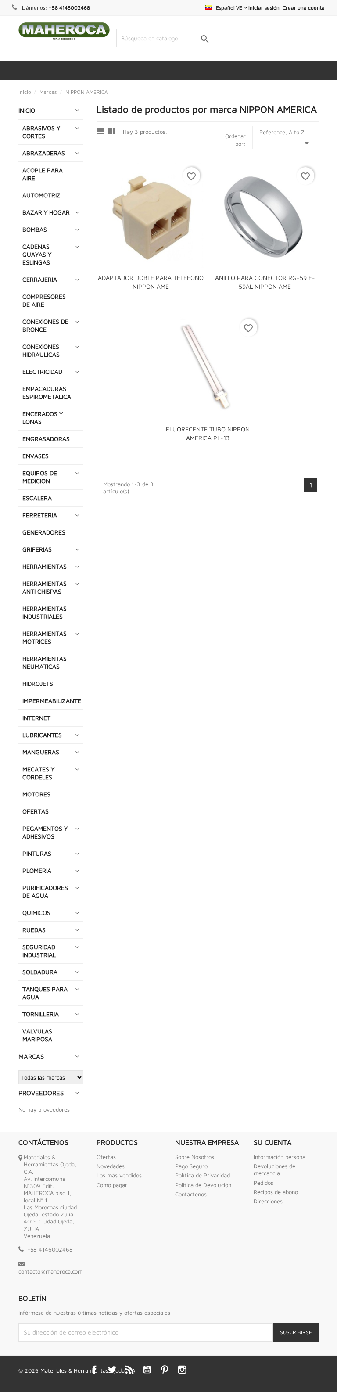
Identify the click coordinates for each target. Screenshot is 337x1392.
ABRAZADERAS (43, 153)
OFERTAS (35, 811)
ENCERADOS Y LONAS (42, 417)
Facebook (94, 1369)
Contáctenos (191, 1194)
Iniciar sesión (264, 7)
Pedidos (263, 1182)
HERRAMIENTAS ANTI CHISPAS (44, 587)
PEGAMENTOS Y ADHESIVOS (45, 832)
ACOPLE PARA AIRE (42, 174)
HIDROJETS (37, 683)
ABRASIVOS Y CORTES (41, 132)
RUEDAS (34, 929)
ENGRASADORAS (46, 438)
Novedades (111, 1166)
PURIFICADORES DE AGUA (45, 891)
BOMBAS (34, 229)
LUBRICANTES (42, 735)
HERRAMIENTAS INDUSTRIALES (44, 612)
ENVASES (35, 455)
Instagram (182, 1369)
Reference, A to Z (285, 138)
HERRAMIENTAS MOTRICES (44, 637)
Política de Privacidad (202, 1175)
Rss (129, 1369)
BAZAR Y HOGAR (46, 212)
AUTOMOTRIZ (41, 195)
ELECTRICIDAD (42, 371)
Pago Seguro (191, 1166)
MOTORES (36, 794)
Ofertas (106, 1156)
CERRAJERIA (39, 279)
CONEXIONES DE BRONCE (45, 325)
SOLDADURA (39, 972)
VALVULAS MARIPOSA (37, 1035)
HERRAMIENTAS (44, 566)
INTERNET (36, 717)
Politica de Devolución (203, 1184)
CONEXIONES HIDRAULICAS (41, 350)
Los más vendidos (119, 1175)
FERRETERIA (39, 515)
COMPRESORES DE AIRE (44, 300)
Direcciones (268, 1201)
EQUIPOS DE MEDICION (39, 476)
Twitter (112, 1369)
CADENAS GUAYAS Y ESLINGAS (36, 254)
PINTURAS (36, 853)
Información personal (280, 1156)
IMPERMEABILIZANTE (51, 700)
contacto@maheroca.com (50, 1271)
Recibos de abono (276, 1191)
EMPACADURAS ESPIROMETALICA (46, 392)
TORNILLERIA (40, 1014)
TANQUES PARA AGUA (45, 993)
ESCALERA (37, 498)
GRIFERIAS (37, 549)
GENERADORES (43, 532)
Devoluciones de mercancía (274, 1169)
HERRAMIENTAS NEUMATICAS (44, 662)
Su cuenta (272, 1142)
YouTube (147, 1369)
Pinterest (164, 1369)
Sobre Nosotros (194, 1156)
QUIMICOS (36, 912)
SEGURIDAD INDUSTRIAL (39, 950)
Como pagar (112, 1184)
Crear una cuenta (304, 7)
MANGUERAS (40, 752)
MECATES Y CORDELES (38, 773)
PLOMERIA (36, 870)
